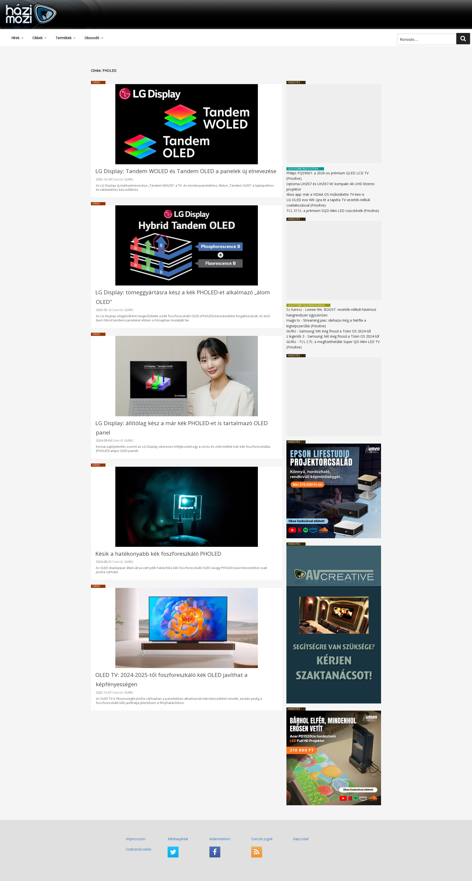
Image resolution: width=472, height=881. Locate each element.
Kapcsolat (301, 838)
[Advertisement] (333, 123)
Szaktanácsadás (138, 849)
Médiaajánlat (178, 838)
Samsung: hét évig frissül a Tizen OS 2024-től (335, 331)
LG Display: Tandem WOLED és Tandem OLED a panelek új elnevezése (185, 171)
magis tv (293, 320)
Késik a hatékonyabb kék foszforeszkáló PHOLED (158, 553)
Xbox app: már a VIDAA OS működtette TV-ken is (325, 194)
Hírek (15, 37)
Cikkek (37, 37)
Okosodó (92, 37)
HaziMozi (24, 6)
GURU (128, 179)
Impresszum (136, 838)
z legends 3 (295, 336)
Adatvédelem (219, 838)
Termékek (64, 37)
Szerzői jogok (262, 838)
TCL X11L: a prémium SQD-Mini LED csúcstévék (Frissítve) (332, 210)
